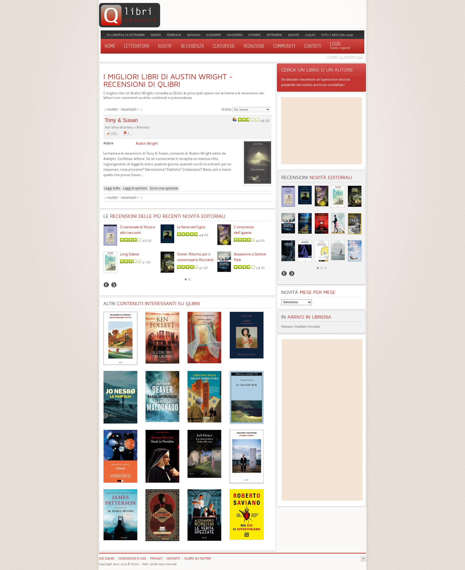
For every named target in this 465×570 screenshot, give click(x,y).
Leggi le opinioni (135, 188)
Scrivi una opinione (164, 188)
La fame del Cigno (191, 227)
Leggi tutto (112, 188)
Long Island (129, 254)
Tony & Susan (121, 120)
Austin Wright (147, 143)
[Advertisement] (321, 130)
